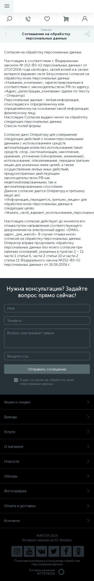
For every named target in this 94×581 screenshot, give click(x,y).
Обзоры (10, 476)
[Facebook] (66, 551)
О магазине (13, 446)
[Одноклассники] (78, 551)
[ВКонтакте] (41, 551)
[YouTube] (29, 551)
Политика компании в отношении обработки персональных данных (47, 562)
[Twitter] (53, 551)
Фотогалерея (15, 491)
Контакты (12, 520)
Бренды (10, 417)
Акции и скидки (17, 402)
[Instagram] (16, 551)
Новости (11, 461)
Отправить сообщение (47, 369)
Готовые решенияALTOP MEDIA (42, 571)
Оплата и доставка (19, 506)
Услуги (9, 432)
